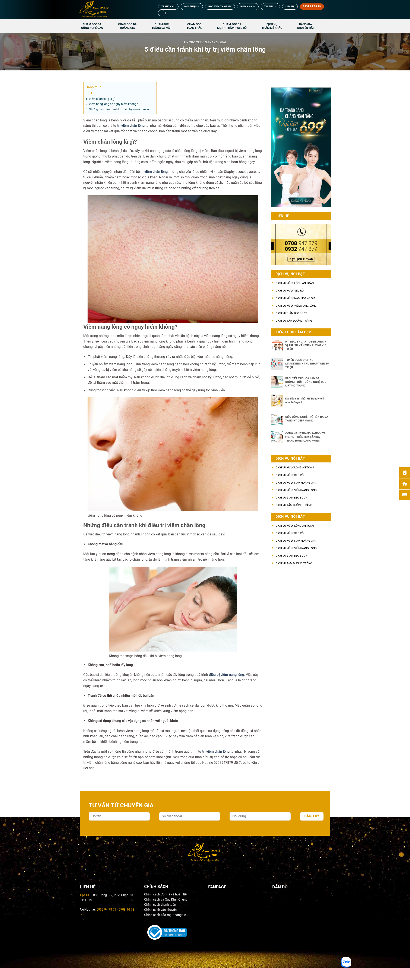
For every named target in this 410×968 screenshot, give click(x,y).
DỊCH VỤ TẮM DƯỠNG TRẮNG (293, 320)
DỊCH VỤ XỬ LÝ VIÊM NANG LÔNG (296, 305)
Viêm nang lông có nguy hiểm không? (113, 104)
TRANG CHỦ (168, 6)
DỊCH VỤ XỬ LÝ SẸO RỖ (289, 290)
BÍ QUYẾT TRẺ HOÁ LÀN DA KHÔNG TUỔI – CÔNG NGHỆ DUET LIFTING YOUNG (306, 382)
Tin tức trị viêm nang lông (205, 42)
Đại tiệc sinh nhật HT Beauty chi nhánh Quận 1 (304, 400)
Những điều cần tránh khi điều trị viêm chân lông (120, 109)
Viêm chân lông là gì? (103, 99)
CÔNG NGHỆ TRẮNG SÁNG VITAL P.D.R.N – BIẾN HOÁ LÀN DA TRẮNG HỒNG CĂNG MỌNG (306, 437)
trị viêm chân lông (131, 126)
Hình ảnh (246, 6)
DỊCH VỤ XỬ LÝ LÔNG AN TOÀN (294, 283)
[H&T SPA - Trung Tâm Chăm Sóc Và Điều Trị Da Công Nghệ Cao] (114, 9)
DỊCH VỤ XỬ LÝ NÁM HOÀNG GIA (295, 298)
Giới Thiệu (190, 6)
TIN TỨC (269, 6)
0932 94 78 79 (106, 909)
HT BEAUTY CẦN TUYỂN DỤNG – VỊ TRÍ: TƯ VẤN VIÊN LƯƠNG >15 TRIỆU (305, 345)
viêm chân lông (156, 172)
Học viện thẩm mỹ (220, 6)
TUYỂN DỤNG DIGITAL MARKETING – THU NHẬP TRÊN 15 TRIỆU (307, 363)
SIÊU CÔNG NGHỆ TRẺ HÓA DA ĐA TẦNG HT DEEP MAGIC (306, 418)
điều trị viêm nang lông (226, 675)
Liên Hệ (290, 6)
